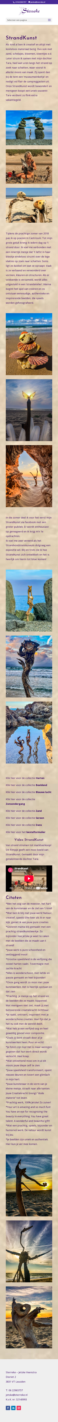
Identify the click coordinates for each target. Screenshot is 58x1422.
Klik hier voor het (25, 832)
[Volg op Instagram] (19, 1408)
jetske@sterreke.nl (17, 1394)
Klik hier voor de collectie (25, 778)
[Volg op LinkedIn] (13, 1408)
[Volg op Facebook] (8, 1408)
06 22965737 (16, 1390)
